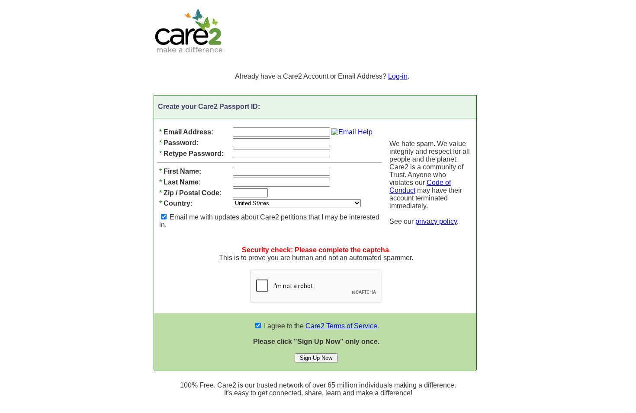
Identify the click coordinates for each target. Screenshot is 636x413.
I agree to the (319, 326)
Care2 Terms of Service (341, 326)
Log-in (398, 76)
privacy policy (436, 221)
